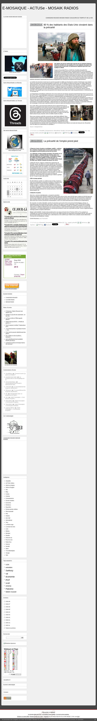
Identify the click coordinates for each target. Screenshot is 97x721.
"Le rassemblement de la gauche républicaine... (15, 387)
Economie (8, 502)
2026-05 (8, 609)
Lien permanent (69, 130)
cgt (7, 574)
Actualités (8, 481)
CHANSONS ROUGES (11, 297)
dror (7, 397)
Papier (22, 274)
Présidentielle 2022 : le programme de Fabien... (13, 394)
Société (8, 546)
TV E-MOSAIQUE (10, 550)
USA (7, 565)
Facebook (75, 133)
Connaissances (10, 498)
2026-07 (8, 604)
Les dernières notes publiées (48, 714)
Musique (8, 533)
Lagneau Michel (10, 407)
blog (78, 716)
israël (8, 583)
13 (17, 189)
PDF (19, 276)
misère (37, 133)
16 (8, 191)
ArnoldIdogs (9, 373)
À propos (6, 692)
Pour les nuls (9, 540)
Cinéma (8, 496)
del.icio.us (51, 133)
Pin (6, 393)
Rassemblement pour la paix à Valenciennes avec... (13, 384)
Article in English (10, 487)
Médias (7, 531)
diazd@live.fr (7, 680)
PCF (8, 580)
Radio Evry (8, 542)
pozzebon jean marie (11, 377)
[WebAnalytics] (48, 1)
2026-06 (8, 606)
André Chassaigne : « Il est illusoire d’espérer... (15, 398)
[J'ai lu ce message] (95, 719)
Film (7, 513)
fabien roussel (11, 592)
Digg (68, 133)
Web (7, 555)
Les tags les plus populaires (62, 714)
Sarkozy (9, 570)
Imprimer (58, 133)
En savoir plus (79, 719)
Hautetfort (52, 712)
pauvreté (32, 133)
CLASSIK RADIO (10, 299)
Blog (7, 492)
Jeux (7, 522)
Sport (7, 548)
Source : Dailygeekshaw (36, 126)
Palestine (9, 589)
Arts (7, 489)
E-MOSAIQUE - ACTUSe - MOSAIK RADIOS (40, 8)
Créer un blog (45, 712)
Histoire (8, 516)
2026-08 (8, 601)
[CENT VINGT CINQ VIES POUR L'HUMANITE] (8, 265)
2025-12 (8, 622)
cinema (8, 586)
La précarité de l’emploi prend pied (61, 141)
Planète (8, 535)
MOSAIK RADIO (10, 302)
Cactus (7, 494)
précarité (41, 133)
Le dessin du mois (10, 526)
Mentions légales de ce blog (36, 716)
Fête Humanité (9, 511)
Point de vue (9, 537)
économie (10, 577)
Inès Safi (8, 518)
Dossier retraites (10, 500)
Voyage (8, 553)
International (9, 520)
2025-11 (8, 625)
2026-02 (8, 617)
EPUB (16, 276)
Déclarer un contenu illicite (23, 716)
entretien (9, 567)
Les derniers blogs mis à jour (34, 714)
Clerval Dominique (10, 382)
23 (8, 194)
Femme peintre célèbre (12, 509)
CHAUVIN (8, 386)
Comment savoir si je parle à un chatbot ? (15, 374)
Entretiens (8, 505)
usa (89, 130)
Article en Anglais (10, 485)
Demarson (8, 390)
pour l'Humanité (43, 218)
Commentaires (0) (79, 130)
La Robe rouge (9, 524)
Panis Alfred (9, 400)
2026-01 (8, 620)
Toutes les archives (11, 628)
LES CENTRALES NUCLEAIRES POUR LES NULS (14, 340)
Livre (7, 529)
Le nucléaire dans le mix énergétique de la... (14, 378)
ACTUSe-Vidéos (10, 483)
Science (8, 544)
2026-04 (8, 612)
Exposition (8, 507)
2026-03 (8, 614)
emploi (70, 222)
